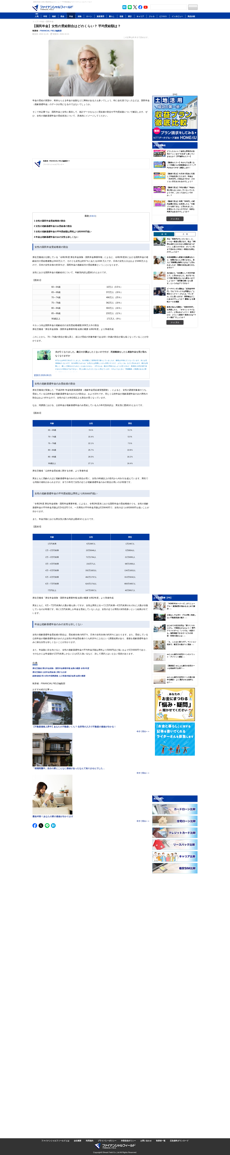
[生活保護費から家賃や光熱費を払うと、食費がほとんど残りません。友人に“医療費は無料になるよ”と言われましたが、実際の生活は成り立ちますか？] (160, 260)
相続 (54, 16)
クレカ (152, 16)
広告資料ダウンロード (179, 1140)
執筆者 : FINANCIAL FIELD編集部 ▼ (56, 161)
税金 (62, 16)
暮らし (112, 16)
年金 (71, 16)
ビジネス (163, 16)
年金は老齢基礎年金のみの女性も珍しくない (56, 237)
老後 (121, 16)
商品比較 (191, 16)
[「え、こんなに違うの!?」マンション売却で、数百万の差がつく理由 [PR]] (176, 649)
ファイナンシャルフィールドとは (55, 1140)
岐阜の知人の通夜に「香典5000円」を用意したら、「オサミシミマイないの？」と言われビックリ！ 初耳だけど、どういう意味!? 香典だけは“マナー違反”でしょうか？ (181, 312)
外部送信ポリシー (128, 1140)
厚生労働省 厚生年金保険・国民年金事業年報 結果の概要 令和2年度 (60, 668)
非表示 (93, 216)
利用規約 (89, 1140)
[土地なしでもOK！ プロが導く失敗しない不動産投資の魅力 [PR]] (176, 620)
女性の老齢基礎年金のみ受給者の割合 (53, 226)
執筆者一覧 (160, 1140)
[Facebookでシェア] (34, 825)
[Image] (52, 8)
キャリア (140, 16)
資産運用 (100, 16)
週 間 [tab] (164, 234)
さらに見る (175, 219)
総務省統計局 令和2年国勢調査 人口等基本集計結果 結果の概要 (58, 676)
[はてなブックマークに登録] (53, 825)
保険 (79, 16)
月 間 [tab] (185, 234)
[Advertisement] (91, 138)
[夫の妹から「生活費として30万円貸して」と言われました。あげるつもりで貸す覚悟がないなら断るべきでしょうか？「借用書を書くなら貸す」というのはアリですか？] (160, 276)
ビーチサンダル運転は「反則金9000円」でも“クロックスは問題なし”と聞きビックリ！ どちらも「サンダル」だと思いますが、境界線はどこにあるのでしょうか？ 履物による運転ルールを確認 (181, 295)
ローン (89, 16)
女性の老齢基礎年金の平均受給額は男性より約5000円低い (63, 231)
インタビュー (177, 16)
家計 (130, 16)
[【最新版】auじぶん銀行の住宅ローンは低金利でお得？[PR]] (176, 672)
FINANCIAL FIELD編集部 (51, 30)
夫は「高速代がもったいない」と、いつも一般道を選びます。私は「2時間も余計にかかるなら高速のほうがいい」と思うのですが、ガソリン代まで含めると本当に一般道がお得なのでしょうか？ (181, 245)
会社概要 (77, 1140)
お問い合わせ (146, 1140)
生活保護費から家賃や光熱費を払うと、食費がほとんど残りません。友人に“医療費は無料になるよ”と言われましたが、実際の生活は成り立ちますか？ (181, 262)
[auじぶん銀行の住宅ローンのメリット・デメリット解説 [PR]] (176, 660)
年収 (45, 16)
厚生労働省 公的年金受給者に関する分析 (49, 672)
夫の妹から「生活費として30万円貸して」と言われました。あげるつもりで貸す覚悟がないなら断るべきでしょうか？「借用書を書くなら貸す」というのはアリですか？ (181, 278)
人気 (37, 16)
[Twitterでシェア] (41, 825)
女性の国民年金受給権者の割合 (49, 221)
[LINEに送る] (47, 825)
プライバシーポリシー (107, 1140)
